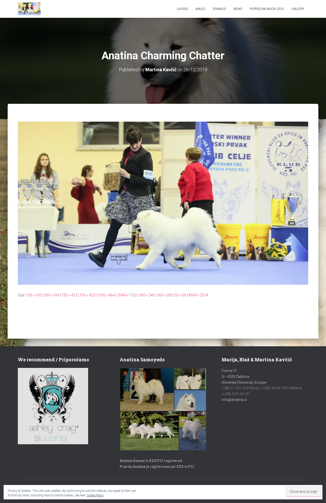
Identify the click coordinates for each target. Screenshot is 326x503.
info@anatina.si (234, 400)
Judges (182, 9)
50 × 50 (180, 295)
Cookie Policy (95, 495)
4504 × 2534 (198, 295)
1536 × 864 (106, 295)
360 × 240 (147, 295)
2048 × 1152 (127, 295)
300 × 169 (51, 295)
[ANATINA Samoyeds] (29, 9)
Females (219, 9)
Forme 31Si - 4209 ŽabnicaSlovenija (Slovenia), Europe (244, 376)
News (238, 9)
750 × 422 (69, 295)
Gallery (298, 9)
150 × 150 (34, 295)
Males (200, 9)
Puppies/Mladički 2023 (267, 9)
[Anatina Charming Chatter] (163, 203)
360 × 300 (164, 295)
